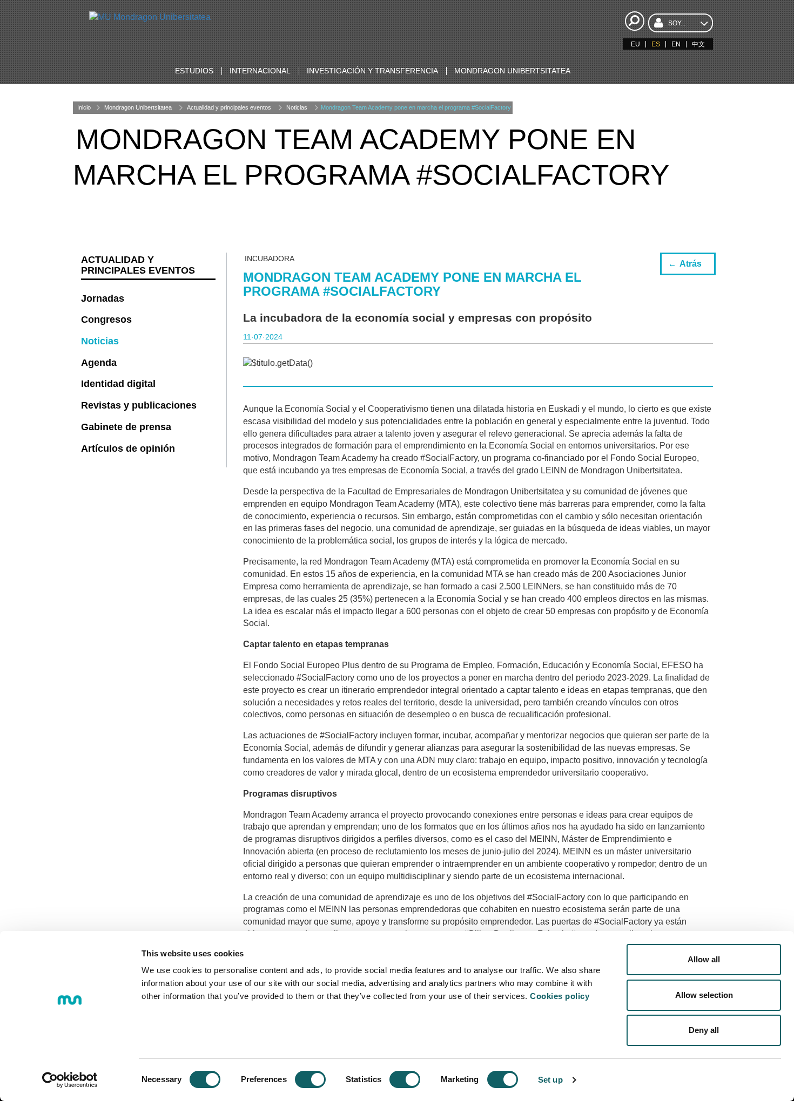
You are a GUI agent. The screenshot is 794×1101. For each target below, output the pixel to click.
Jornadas (102, 298)
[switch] (310, 1079)
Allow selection (704, 995)
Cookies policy (559, 996)
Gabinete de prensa (126, 427)
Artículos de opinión (128, 448)
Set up (550, 1079)
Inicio (84, 107)
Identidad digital (118, 383)
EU (635, 44)
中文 (698, 44)
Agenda (99, 362)
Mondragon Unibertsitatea (138, 107)
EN (676, 44)
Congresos (106, 319)
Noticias (296, 107)
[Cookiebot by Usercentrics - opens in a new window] (70, 1080)
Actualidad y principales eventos (229, 107)
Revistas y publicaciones (139, 405)
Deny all (704, 1030)
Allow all (704, 959)
